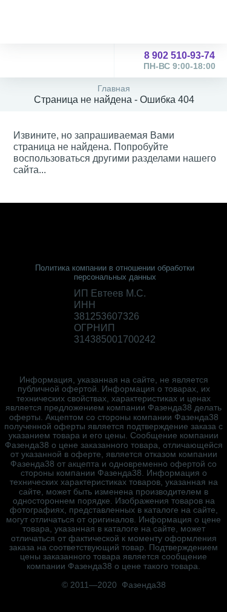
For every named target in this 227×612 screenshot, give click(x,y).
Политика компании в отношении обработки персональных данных (114, 272)
